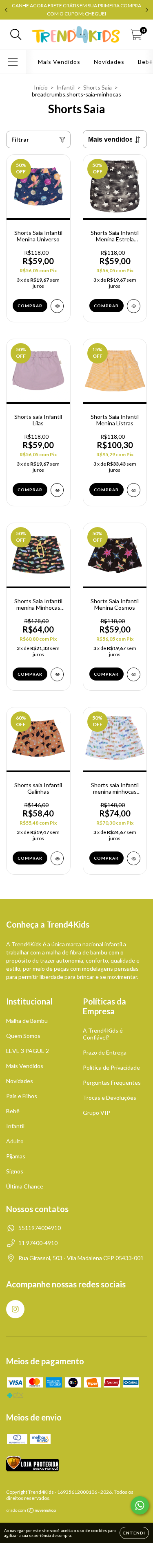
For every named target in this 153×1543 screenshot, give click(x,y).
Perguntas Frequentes (112, 1082)
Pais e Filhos (21, 1095)
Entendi (134, 1532)
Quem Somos (23, 1035)
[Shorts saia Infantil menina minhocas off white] (133, 858)
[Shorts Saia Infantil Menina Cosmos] (133, 674)
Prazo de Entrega (104, 1052)
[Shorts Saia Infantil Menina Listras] (133, 490)
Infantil (65, 87)
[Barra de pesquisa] (16, 34)
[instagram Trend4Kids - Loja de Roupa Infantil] (15, 1309)
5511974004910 (39, 1227)
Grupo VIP (96, 1112)
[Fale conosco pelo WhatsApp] (140, 1505)
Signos (14, 1171)
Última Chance (24, 1186)
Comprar (30, 305)
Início (41, 87)
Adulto (15, 1141)
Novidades (109, 61)
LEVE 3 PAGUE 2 (27, 1050)
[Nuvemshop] (31, 1511)
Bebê (13, 1110)
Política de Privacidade (111, 1067)
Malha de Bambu (27, 1020)
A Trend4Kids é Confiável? (103, 1034)
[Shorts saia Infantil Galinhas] (57, 858)
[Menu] (13, 62)
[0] (136, 36)
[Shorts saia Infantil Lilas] (57, 490)
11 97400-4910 (38, 1242)
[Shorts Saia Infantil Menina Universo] (57, 306)
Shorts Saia (97, 87)
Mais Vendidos (59, 61)
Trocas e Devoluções (109, 1097)
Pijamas (15, 1156)
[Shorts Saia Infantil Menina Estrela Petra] (133, 306)
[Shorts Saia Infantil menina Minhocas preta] (57, 674)
